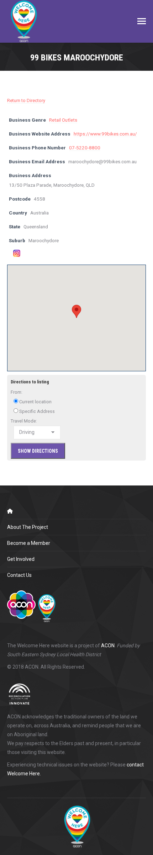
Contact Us (19, 575)
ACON (108, 645)
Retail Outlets (63, 120)
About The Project (27, 527)
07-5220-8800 (84, 147)
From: (16, 392)
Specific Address (36, 411)
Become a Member (28, 543)
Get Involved (21, 559)
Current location (35, 401)
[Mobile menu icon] (141, 21)
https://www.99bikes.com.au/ (105, 134)
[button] (76, 311)
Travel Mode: (24, 421)
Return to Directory (26, 100)
